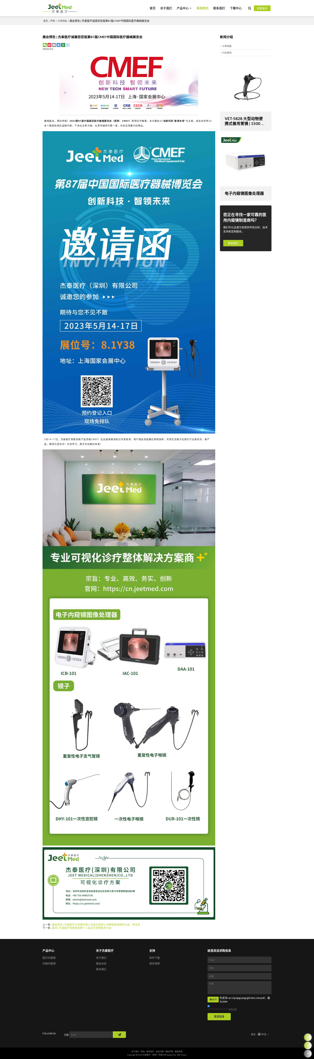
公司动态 (62, 20)
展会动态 (101, 963)
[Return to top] (308, 1053)
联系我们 (219, 8)
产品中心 (183, 8)
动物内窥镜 (49, 963)
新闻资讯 (203, 8)
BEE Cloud (181, 1055)
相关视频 (154, 963)
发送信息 (219, 1016)
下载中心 (236, 8)
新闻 (143, 1051)
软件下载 (154, 957)
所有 (53, 20)
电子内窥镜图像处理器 (244, 193)
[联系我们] (308, 1037)
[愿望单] (308, 1045)
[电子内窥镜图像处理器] (245, 161)
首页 (153, 8)
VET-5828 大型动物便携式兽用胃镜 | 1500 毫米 (245, 121)
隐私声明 (169, 1051)
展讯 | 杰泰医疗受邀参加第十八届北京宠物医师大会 (81, 927)
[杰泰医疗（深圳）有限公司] (60, 8)
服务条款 (233, 1009)
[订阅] (119, 1034)
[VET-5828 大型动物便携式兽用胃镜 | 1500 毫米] (245, 87)
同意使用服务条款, (222, 1009)
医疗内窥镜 (49, 957)
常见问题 (160, 1051)
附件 (214, 999)
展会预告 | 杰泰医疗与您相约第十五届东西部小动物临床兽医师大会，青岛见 (96, 924)
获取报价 (262, 8)
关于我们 (166, 8)
